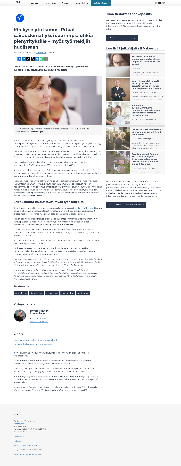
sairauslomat (21, 293)
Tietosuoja (18, 441)
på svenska (37, 455)
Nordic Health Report (84, 208)
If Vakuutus (41, 53)
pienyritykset (36, 293)
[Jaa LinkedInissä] (24, 59)
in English (27, 455)
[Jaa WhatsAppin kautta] (42, 59)
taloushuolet (52, 293)
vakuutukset (67, 293)
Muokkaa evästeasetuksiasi (25, 445)
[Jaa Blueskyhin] (37, 59)
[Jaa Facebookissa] (19, 59)
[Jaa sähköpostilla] (46, 59)
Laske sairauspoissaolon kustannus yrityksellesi (36, 340)
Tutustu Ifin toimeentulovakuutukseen (33, 344)
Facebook (18, 437)
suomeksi (18, 455)
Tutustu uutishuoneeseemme (126, 205)
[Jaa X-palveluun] (28, 59)
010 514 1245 (42, 318)
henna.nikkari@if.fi (39, 322)
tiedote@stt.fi (20, 424)
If (14, 353)
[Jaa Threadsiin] (33, 59)
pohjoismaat (83, 293)
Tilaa (111, 37)
